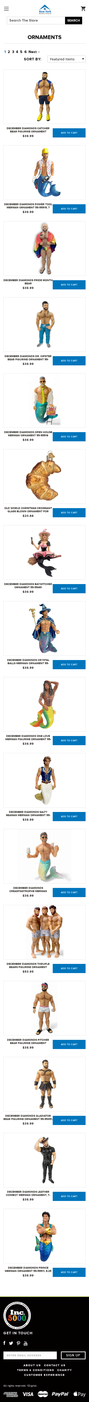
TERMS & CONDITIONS (35, 1370)
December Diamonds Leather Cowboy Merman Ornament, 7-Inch (28, 1193)
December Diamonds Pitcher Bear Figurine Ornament (28, 1041)
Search (73, 20)
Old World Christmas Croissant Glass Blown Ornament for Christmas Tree (28, 510)
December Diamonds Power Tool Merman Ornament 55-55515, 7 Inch (28, 206)
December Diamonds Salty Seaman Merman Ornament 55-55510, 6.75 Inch (28, 813)
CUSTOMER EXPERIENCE (44, 1375)
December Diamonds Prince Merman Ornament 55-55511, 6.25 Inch (28, 1269)
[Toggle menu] (6, 8)
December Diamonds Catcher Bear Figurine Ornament (28, 130)
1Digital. (32, 1385)
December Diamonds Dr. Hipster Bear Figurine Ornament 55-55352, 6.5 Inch (28, 358)
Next (33, 52)
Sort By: (33, 59)
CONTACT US (54, 1365)
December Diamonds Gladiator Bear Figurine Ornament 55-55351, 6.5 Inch (28, 1117)
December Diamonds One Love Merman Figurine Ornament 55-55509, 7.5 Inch (28, 737)
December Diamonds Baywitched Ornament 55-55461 (28, 585)
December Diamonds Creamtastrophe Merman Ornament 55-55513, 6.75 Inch (28, 889)
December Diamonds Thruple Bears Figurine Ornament (28, 965)
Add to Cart (69, 133)
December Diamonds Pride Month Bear (28, 282)
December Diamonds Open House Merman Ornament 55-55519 (28, 434)
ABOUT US (32, 1365)
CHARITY (64, 1370)
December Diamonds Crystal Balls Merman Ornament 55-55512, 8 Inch (28, 661)
